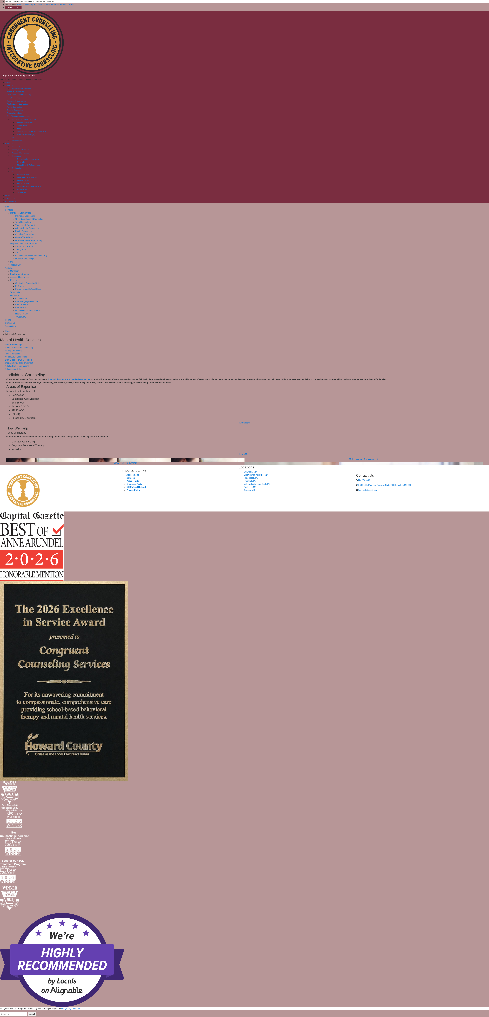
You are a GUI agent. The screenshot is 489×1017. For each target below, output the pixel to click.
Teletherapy (17, 141)
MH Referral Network (136, 487)
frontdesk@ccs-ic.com (368, 490)
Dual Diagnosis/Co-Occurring (18, 116)
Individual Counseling (15, 92)
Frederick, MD (23, 183)
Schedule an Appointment (363, 459)
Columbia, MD (23, 174)
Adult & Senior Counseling (17, 104)
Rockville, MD (22, 189)
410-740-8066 (364, 480)
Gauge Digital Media (70, 1008)
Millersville (55, 4)
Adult (19, 128)
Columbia (20, 4)
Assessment (10, 202)
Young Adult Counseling (16, 101)
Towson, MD (22, 193)
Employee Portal (134, 484)
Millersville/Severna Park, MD (29, 186)
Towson (71, 4)
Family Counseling (14, 107)
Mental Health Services (21, 89)
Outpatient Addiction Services (24, 119)
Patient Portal (13, 7)
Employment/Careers (20, 150)
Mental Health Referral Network (30, 165)
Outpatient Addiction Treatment (19, 363)
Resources (16, 156)
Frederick (46, 4)
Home (8, 82)
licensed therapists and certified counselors (69, 379)
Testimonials (17, 168)
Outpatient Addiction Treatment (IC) (31, 131)
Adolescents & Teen (25, 122)
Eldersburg (29, 4)
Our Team (16, 147)
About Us (9, 144)
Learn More (244, 423)
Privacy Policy (133, 490)
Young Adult (22, 125)
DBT (14, 138)
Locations (16, 171)
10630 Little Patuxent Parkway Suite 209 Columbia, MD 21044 (385, 485)
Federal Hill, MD (23, 180)
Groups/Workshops (14, 113)
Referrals (21, 162)
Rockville (63, 4)
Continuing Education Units (28, 159)
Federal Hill (38, 4)
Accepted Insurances (20, 153)
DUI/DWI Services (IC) (26, 134)
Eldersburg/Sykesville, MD (27, 177)
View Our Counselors (125, 463)
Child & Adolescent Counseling (19, 95)
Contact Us (10, 199)
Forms (8, 195)
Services (9, 85)
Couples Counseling (15, 110)
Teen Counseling (13, 98)
